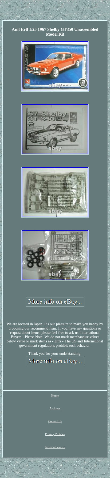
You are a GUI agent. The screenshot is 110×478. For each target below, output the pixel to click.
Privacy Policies (55, 434)
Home (55, 395)
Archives (54, 408)
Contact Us (55, 421)
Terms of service (55, 447)
